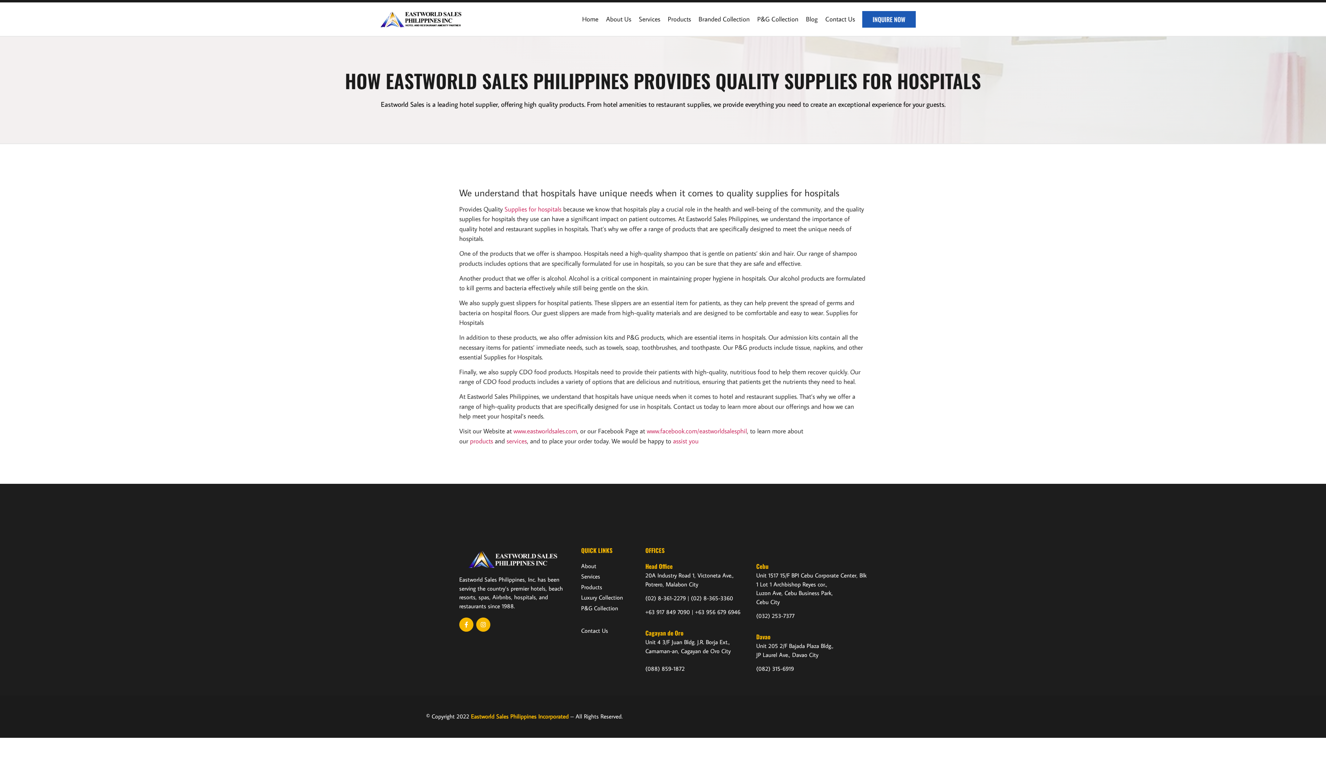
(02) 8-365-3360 (712, 598)
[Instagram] (483, 625)
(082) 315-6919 (775, 668)
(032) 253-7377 (775, 616)
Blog (812, 19)
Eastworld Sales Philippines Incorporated (520, 716)
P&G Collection (777, 19)
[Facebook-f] (466, 625)
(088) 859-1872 (665, 668)
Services (649, 19)
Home (590, 19)
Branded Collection (724, 19)
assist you (686, 440)
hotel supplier (479, 104)
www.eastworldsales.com (545, 430)
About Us (618, 19)
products (481, 440)
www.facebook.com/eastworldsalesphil (697, 430)
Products (679, 19)
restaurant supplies (683, 104)
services (517, 440)
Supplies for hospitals (533, 209)
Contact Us (840, 19)
